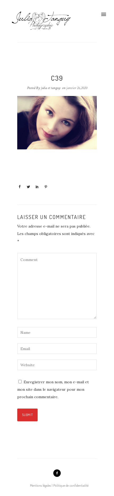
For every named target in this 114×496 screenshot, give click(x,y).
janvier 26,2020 (76, 88)
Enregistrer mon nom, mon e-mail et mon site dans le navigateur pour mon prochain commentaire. (53, 389)
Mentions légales (40, 485)
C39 (57, 78)
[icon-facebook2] (57, 473)
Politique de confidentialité (71, 485)
